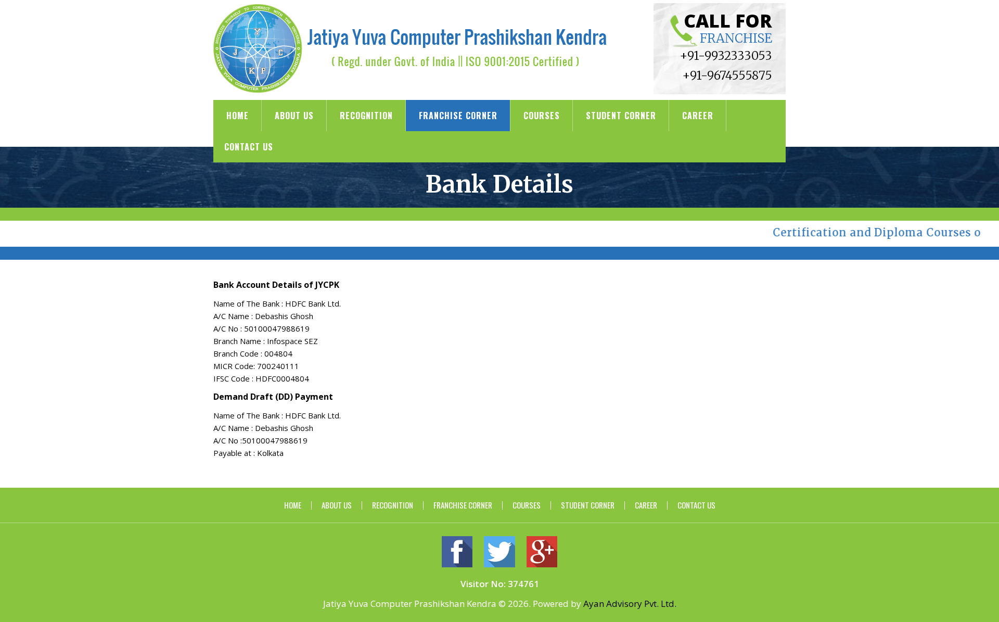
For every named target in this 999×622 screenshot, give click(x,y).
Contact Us (248, 147)
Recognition (366, 115)
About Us (294, 115)
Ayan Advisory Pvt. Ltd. (629, 604)
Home (237, 115)
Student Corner (621, 115)
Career (697, 115)
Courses (541, 115)
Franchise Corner (458, 115)
